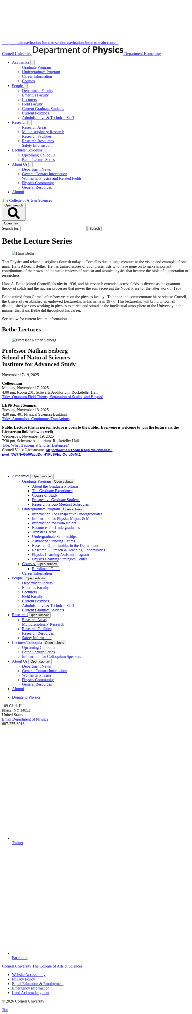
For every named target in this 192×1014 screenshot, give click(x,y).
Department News (36, 169)
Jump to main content (101, 42)
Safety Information (37, 145)
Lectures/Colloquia (27, 150)
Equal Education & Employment (38, 984)
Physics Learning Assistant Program (60, 554)
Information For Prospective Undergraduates (67, 514)
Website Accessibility (29, 975)
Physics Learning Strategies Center (59, 559)
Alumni (18, 192)
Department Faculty (37, 90)
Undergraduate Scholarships (54, 536)
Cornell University (17, 53)
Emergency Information (31, 988)
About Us (20, 164)
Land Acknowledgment (30, 993)
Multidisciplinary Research (43, 132)
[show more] (32, 62)
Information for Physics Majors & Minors (64, 518)
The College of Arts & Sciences (27, 200)
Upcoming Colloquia (38, 155)
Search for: (11, 228)
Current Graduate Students (43, 108)
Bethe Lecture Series (38, 159)
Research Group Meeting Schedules (60, 504)
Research (20, 122)
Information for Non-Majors (54, 523)
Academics (21, 62)
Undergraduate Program (41, 72)
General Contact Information (44, 174)
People (18, 85)
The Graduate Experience (52, 491)
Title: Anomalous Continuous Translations (36, 419)
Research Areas (34, 127)
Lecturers (29, 99)
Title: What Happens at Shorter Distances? (35, 445)
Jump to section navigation (63, 42)
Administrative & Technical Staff (48, 117)
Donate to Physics (26, 697)
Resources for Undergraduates (56, 527)
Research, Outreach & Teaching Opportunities (68, 550)
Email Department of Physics (25, 719)
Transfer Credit (44, 532)
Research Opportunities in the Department (65, 545)
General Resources (37, 187)
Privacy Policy (23, 979)
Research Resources (38, 141)
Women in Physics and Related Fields (52, 178)
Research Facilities (37, 136)
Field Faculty (32, 104)
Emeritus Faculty (35, 95)
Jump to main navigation (22, 42)
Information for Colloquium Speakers (51, 656)
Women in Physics (36, 675)
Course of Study (45, 495)
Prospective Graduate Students (56, 500)
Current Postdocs (35, 113)
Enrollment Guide (46, 569)
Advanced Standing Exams (53, 541)
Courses (28, 81)
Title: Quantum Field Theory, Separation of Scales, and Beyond (52, 397)
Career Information (37, 76)
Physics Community (38, 183)
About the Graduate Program (55, 486)
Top (5, 1010)
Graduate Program (36, 67)
